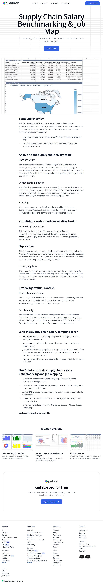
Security (56, 563)
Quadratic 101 (58, 542)
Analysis (5, 532)
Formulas (5, 573)
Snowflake (5, 560)
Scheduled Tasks (8, 547)
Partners (56, 555)
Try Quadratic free (50, 502)
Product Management (35, 540)
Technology (57, 560)
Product (43, 3)
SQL (3, 571)
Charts (4, 535)
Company (56, 558)
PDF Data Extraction (9, 537)
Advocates (83, 538)
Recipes (56, 545)
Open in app (51, 48)
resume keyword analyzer (65, 352)
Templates (57, 535)
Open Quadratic (92, 3)
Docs (55, 547)
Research (5, 540)
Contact (82, 533)
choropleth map (50, 251)
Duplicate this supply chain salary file (34, 413)
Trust (81, 549)
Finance (30, 537)
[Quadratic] (11, 3)
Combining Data (33, 558)
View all (4, 563)
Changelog (57, 540)
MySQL (4, 558)
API (5, 545)
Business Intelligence (35, 535)
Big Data (32, 551)
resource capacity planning (62, 323)
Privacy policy (84, 544)
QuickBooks (8, 555)
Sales (29, 542)
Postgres (5, 553)
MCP (5, 542)
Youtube (82, 530)
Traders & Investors (34, 532)
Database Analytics (34, 555)
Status (81, 551)
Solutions (54, 3)
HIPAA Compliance (35, 553)
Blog (55, 532)
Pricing (35, 3)
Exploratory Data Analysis (37, 560)
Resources (65, 3)
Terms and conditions (87, 546)
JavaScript (5, 576)
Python (4, 568)
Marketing (31, 545)
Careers (56, 565)
